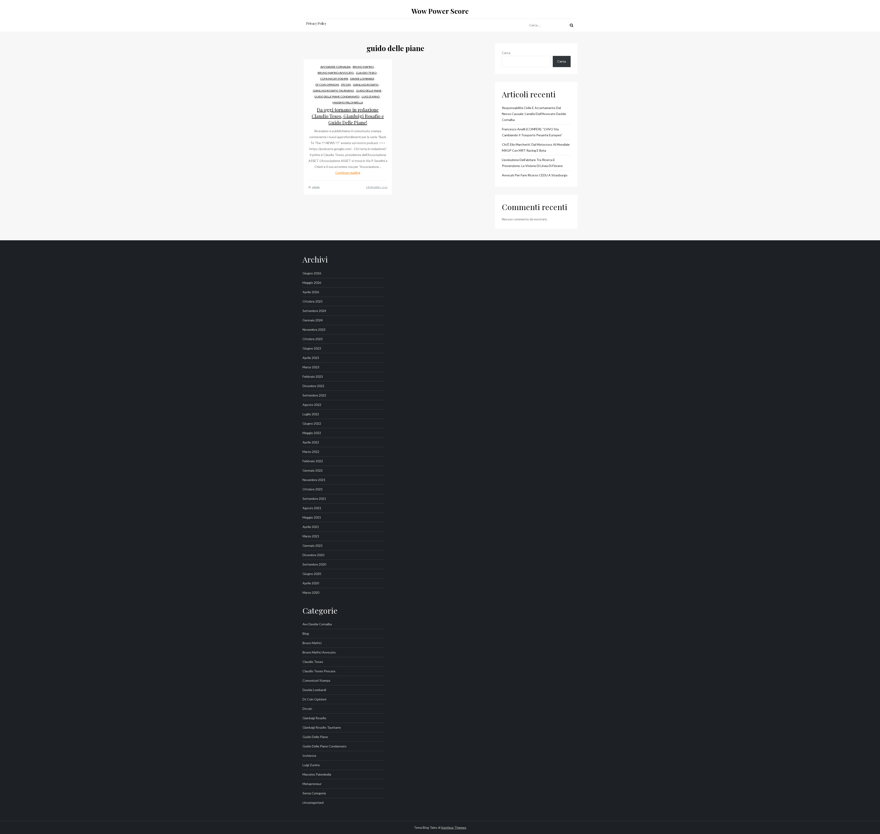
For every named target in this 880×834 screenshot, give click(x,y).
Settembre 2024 (314, 311)
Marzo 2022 (310, 452)
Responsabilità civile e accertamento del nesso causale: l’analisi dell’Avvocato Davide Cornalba (534, 114)
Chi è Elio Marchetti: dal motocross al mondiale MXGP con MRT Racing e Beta (536, 147)
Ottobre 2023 (312, 339)
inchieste (309, 755)
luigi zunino (371, 96)
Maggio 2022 (311, 433)
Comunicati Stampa (334, 78)
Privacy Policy (316, 23)
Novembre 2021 (313, 480)
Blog (305, 633)
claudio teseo (366, 72)
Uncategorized (313, 802)
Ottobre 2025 (312, 301)
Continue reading (347, 173)
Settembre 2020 (314, 564)
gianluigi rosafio (366, 84)
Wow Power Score (440, 11)
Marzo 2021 (310, 536)
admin (316, 187)
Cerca (506, 53)
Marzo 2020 (310, 592)
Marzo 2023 (310, 367)
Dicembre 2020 (313, 555)
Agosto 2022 (311, 405)
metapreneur (312, 784)
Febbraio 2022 (312, 461)
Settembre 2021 (314, 498)
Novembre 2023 (313, 329)
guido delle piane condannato (337, 96)
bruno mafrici (363, 66)
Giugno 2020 (311, 574)
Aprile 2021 (310, 527)
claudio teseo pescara (318, 671)
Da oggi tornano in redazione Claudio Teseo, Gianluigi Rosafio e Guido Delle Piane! (348, 116)
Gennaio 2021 (312, 545)
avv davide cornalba (335, 66)
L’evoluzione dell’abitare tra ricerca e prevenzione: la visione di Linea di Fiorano (532, 163)
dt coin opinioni (327, 84)
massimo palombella (348, 102)
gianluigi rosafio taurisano (333, 90)
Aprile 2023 (310, 358)
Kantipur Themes (453, 827)
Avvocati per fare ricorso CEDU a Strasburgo (534, 175)
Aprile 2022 (310, 442)
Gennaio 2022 (312, 470)
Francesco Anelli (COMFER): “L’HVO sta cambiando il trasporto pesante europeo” (532, 132)
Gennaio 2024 (312, 320)
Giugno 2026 (311, 273)
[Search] (572, 25)
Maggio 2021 (311, 517)
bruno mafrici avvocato (336, 72)
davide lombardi (362, 78)
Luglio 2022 (310, 414)
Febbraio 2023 (312, 376)
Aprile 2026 (310, 292)
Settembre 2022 (314, 395)
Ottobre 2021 (312, 489)
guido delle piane (369, 90)
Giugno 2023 (311, 348)
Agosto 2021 (311, 508)
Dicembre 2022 (313, 386)
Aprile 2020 (310, 583)
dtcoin (346, 84)
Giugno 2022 (311, 423)
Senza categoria (314, 793)
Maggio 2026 (311, 282)
